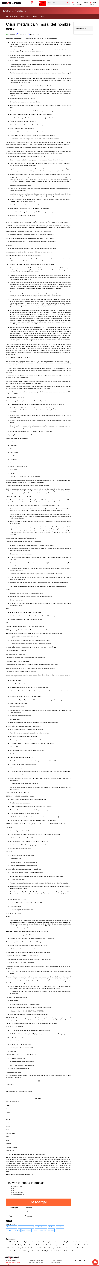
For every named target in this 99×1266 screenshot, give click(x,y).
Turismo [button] (60, 1251)
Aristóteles (43, 1230)
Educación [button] (41, 1245)
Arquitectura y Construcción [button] (48, 1242)
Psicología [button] (17, 1251)
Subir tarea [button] (42, 3)
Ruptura (17, 1230)
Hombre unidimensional (26, 1227)
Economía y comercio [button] (30, 1245)
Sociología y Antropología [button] (50, 1251)
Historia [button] (27, 1248)
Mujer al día (9, 1264)
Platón (35, 1230)
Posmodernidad (12, 1227)
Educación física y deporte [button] (54, 1245)
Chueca (18, 1262)
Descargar (38, 1202)
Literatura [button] (62, 1248)
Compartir (11, 34)
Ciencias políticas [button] (84, 1242)
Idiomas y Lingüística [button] (36, 1248)
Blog (73, 4)
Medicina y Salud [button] (80, 1248)
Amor (13, 1188)
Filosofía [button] (86, 1245)
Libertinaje (60, 1227)
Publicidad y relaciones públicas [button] (31, 1251)
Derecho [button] (14, 1245)
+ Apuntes (79, 3)
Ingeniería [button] (55, 1248)
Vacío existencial (41, 1227)
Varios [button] (66, 1251)
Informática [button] (47, 1248)
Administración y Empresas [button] (14, 1242)
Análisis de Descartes (17, 1194)
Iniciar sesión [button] (93, 3)
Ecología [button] (20, 1245)
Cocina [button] (8, 1245)
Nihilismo (51, 1227)
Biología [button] (75, 1242)
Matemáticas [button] (70, 1248)
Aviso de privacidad (55, 1262)
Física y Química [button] (11, 1248)
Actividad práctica (16, 1186)
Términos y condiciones (56, 1260)
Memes (86, 2)
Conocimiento (26, 1230)
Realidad (9, 1230)
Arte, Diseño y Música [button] (65, 1242)
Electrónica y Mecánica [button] (70, 1245)
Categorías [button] (34, 4)
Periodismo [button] (9, 1251)
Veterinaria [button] (72, 1251)
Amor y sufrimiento (17, 1192)
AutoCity (14, 1262)
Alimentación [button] (35, 1242)
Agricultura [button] (27, 1242)
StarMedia (8, 1262)
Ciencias (51, 1230)
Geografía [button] (21, 1248)
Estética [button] (80, 1245)
